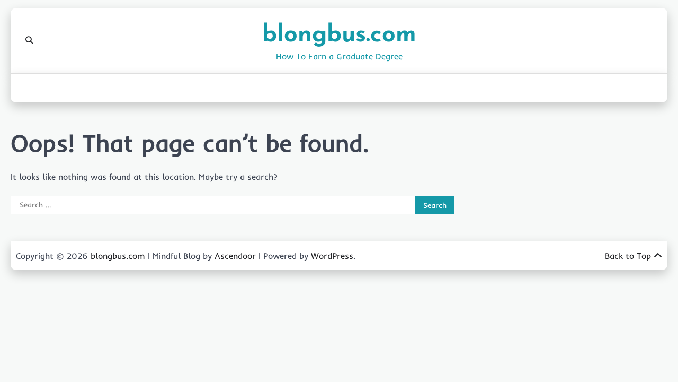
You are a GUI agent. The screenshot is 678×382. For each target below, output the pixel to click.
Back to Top (628, 255)
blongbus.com (339, 35)
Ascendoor (235, 255)
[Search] (29, 40)
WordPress (332, 255)
